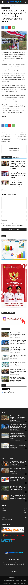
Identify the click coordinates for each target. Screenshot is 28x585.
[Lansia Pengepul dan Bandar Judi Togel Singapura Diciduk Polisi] (5, 463)
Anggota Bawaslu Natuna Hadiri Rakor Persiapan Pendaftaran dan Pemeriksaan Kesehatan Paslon (7, 138)
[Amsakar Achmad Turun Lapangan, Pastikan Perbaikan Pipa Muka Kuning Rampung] (5, 334)
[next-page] (5, 190)
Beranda (3, 5)
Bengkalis (13, 5)
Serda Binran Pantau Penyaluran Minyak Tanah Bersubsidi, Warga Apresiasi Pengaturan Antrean (18, 342)
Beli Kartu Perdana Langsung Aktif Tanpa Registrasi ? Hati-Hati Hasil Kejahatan (18, 479)
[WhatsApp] (13, 27)
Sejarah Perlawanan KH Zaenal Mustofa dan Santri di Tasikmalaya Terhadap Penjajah (18, 497)
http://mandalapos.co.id (14, 150)
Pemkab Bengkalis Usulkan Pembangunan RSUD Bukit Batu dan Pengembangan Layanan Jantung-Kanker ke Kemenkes (17, 165)
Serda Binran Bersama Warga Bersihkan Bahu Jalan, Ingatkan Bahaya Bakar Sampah (17, 379)
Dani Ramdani (13, 420)
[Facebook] (2, 27)
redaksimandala (8, 24)
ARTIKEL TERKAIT (6, 157)
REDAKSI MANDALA (13, 577)
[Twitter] (6, 27)
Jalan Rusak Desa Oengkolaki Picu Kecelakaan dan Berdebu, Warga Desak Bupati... (17, 349)
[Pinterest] (9, 27)
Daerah (8, 5)
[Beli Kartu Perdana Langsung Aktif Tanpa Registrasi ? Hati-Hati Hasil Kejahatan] (5, 479)
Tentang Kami (23, 580)
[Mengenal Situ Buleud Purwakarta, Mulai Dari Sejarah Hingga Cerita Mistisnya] (5, 488)
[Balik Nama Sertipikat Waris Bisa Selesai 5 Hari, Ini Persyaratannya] (5, 357)
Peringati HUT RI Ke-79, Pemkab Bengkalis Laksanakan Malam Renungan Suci (21, 137)
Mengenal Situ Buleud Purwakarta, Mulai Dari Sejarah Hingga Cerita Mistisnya (17, 488)
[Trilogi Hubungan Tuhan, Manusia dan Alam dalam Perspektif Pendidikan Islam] (5, 470)
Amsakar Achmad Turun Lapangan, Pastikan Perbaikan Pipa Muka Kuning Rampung (17, 334)
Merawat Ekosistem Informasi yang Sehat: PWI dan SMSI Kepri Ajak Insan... (18, 371)
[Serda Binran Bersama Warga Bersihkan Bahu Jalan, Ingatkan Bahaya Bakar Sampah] (5, 379)
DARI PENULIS (16, 157)
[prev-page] (2, 190)
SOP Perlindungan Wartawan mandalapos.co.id (13, 579)
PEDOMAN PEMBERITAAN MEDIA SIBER (10, 580)
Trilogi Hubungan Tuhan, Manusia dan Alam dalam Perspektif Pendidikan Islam (18, 470)
